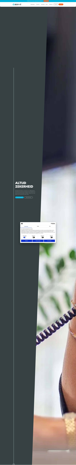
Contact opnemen (19, 197)
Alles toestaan (49, 240)
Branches (37, 4)
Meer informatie (28, 197)
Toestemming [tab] (26, 226)
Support (56, 4)
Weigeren (26, 240)
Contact (61, 4)
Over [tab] (50, 226)
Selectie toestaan (38, 240)
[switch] (33, 237)
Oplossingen (32, 4)
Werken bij (50, 4)
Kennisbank (43, 4)
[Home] (17, 4)
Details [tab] (38, 226)
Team (46, 4)
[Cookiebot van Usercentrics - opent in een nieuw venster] (51, 223)
